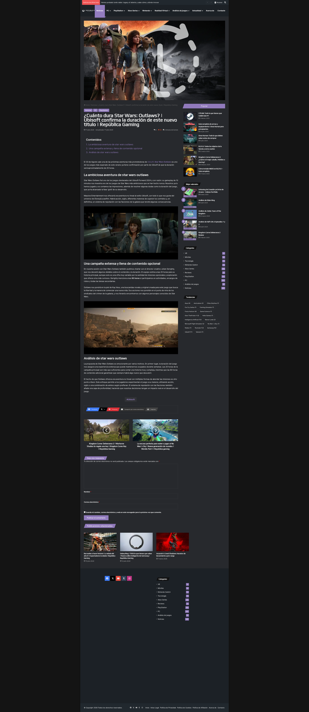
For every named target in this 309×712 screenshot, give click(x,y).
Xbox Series (133, 11)
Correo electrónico (92, 502)
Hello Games (207, 315)
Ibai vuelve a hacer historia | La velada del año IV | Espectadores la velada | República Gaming (99, 556)
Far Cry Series (190, 307)
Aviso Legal (155, 708)
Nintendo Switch (191, 265)
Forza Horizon (191, 311)
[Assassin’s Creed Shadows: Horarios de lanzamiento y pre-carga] (172, 542)
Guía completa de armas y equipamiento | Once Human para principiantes (211, 126)
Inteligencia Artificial (193, 320)
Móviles (188, 257)
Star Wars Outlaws (163, 162)
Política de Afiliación (200, 708)
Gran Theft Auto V (192, 315)
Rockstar (199, 328)
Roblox (188, 328)
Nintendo (146, 11)
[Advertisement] (172, 660)
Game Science (206, 311)
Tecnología (189, 261)
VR (186, 253)
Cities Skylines (213, 303)
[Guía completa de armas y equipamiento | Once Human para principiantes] (190, 127)
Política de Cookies (184, 708)
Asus (187, 303)
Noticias (99, 11)
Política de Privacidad (168, 708)
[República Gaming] (88, 10)
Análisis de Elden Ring (207, 200)
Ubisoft (150, 162)
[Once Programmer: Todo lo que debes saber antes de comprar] (190, 138)
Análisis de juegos (180, 11)
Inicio (87, 105)
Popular (204, 106)
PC (108, 11)
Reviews (188, 273)
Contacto (221, 11)
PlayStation (118, 11)
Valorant (199, 332)
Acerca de (210, 11)
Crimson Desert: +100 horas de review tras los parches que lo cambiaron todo (130, 2)
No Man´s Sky (213, 324)
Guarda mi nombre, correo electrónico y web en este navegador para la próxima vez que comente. (124, 512)
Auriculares (199, 303)
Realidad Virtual (161, 11)
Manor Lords (210, 320)
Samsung (211, 328)
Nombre (87, 492)
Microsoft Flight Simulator (194, 324)
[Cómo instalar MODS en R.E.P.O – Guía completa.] (190, 172)
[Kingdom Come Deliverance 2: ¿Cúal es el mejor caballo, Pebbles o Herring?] (190, 160)
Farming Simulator (207, 307)
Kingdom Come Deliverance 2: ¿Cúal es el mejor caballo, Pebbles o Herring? (212, 159)
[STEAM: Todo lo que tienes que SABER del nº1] (190, 116)
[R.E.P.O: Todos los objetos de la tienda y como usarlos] (190, 149)
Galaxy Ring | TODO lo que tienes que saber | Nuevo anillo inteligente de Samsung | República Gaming (136, 556)
